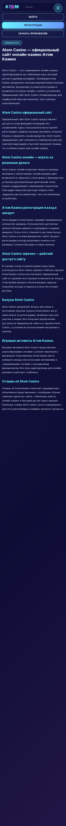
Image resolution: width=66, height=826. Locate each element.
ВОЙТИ (33, 17)
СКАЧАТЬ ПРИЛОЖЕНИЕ (33, 33)
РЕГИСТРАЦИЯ (33, 25)
